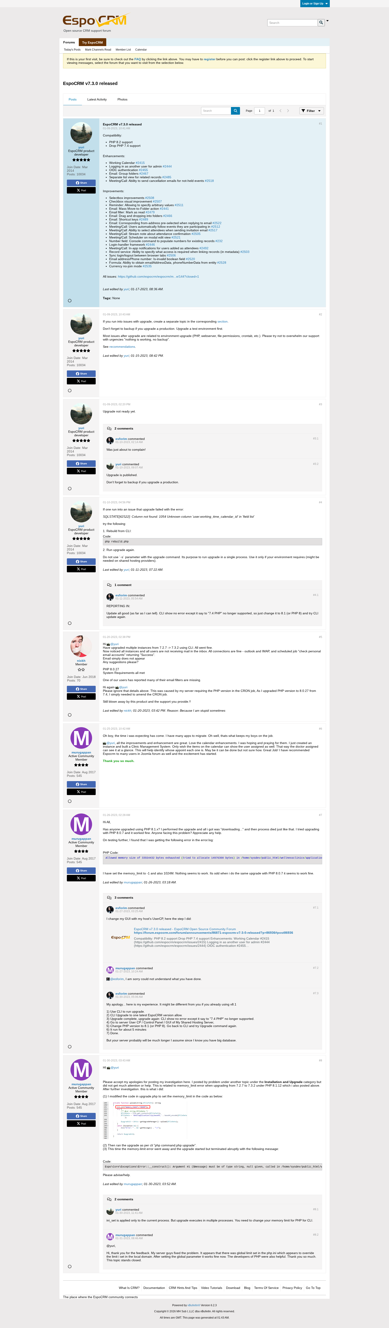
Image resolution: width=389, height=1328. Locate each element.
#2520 (190, 259)
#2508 (149, 198)
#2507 (157, 201)
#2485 (166, 177)
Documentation (154, 1288)
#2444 (167, 166)
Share (83, 182)
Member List (123, 49)
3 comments (124, 897)
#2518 (209, 181)
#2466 (167, 216)
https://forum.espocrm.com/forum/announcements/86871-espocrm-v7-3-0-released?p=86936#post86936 (213, 932)
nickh (127, 710)
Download (233, 1288)
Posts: (71, 174)
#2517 (212, 230)
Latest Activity (97, 99)
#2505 (196, 234)
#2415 (140, 163)
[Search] (321, 22)
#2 (320, 314)
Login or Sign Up (312, 3)
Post (83, 190)
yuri (126, 289)
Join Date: (74, 167)
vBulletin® (194, 1305)
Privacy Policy (292, 1288)
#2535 (147, 266)
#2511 (179, 205)
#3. (316, 438)
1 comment (123, 585)
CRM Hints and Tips (183, 1288)
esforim (118, 979)
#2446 (150, 244)
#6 (320, 728)
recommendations (122, 346)
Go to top (313, 1288)
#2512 (215, 226)
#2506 (171, 255)
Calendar (141, 49)
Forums (69, 42)
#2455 (143, 170)
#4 (320, 502)
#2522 (217, 223)
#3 (320, 404)
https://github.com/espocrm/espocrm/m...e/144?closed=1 (158, 276)
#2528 (221, 262)
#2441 (164, 208)
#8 (320, 1060)
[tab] (72, 99)
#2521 (176, 237)
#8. (316, 1209)
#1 (320, 123)
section (222, 321)
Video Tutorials (211, 1288)
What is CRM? (129, 1288)
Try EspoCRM (92, 42)
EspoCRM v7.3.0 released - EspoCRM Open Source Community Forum (185, 929)
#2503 (244, 252)
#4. (316, 595)
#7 (320, 815)
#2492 (203, 248)
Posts (73, 99)
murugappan (133, 882)
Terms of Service (266, 1288)
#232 (219, 241)
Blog (247, 1288)
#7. (316, 907)
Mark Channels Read (98, 49)
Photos (122, 99)
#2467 (143, 173)
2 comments (124, 428)
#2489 (143, 219)
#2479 (150, 212)
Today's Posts (72, 49)
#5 (320, 637)
